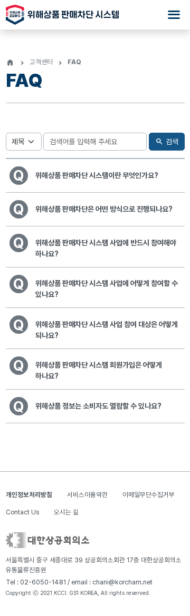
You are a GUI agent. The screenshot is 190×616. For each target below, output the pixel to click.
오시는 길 (66, 512)
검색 (166, 141)
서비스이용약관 (87, 495)
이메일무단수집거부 (148, 495)
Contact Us (22, 512)
